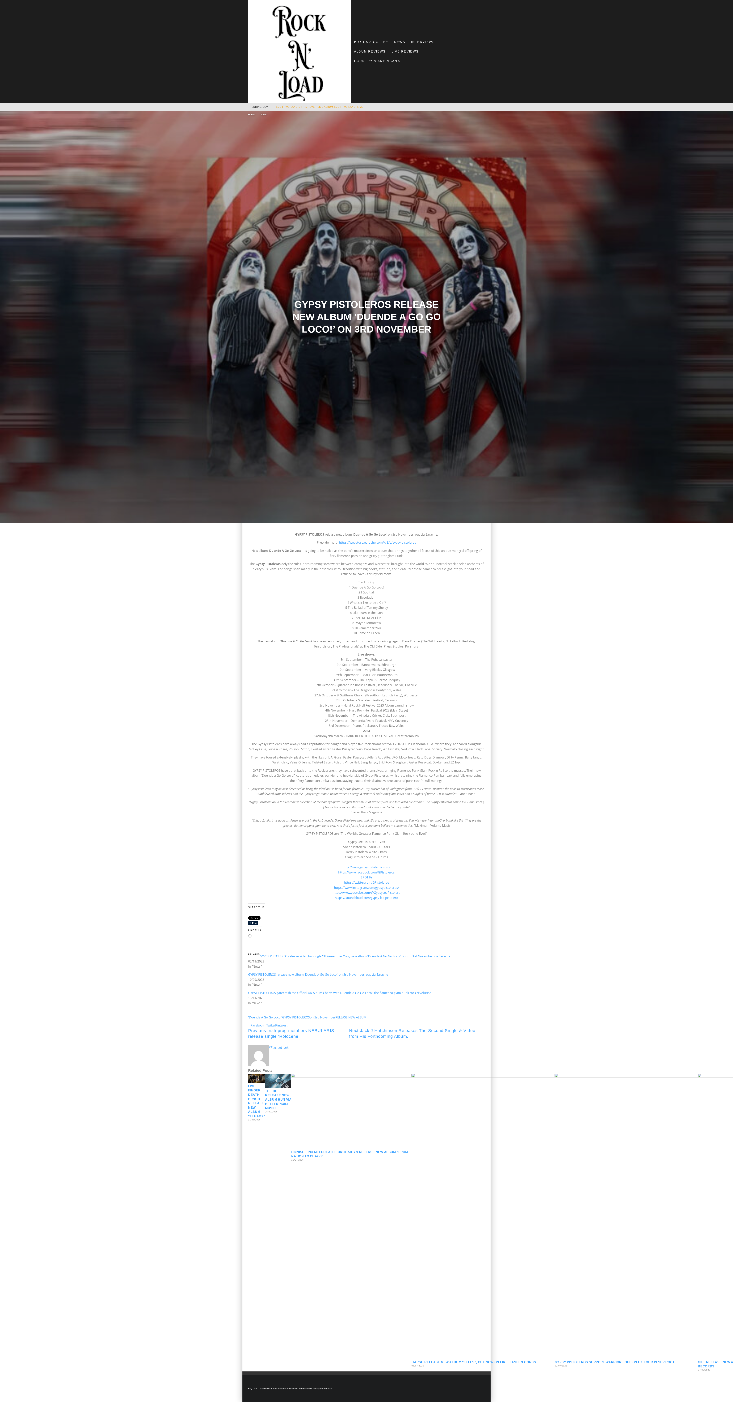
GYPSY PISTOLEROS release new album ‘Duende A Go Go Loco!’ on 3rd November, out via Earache (318, 974)
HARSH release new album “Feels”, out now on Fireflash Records (474, 1362)
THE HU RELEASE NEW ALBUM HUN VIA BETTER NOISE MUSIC (278, 1100)
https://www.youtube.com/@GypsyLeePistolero (366, 892)
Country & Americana (377, 61)
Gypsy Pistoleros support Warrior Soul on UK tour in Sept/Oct (614, 1362)
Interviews (423, 42)
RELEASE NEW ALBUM (350, 1017)
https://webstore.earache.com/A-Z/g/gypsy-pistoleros (377, 542)
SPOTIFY (366, 877)
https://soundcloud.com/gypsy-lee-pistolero (366, 898)
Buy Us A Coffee (371, 42)
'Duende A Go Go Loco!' (265, 1017)
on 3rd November (322, 1017)
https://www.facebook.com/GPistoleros (366, 872)
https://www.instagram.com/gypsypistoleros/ (366, 888)
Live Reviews (405, 51)
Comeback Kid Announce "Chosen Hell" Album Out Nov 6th (319, 107)
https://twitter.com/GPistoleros (366, 882)
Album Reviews (370, 51)
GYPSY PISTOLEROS (296, 1017)
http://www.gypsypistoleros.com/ (366, 867)
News (399, 42)
